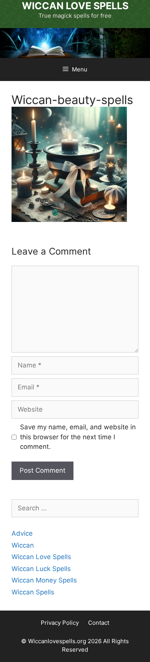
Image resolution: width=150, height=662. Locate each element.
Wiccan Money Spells (44, 580)
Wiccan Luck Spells (41, 569)
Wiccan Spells (33, 592)
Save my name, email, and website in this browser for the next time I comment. (78, 436)
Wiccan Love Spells (41, 557)
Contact (98, 622)
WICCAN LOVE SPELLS (75, 6)
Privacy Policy (60, 622)
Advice (22, 533)
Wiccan (23, 545)
